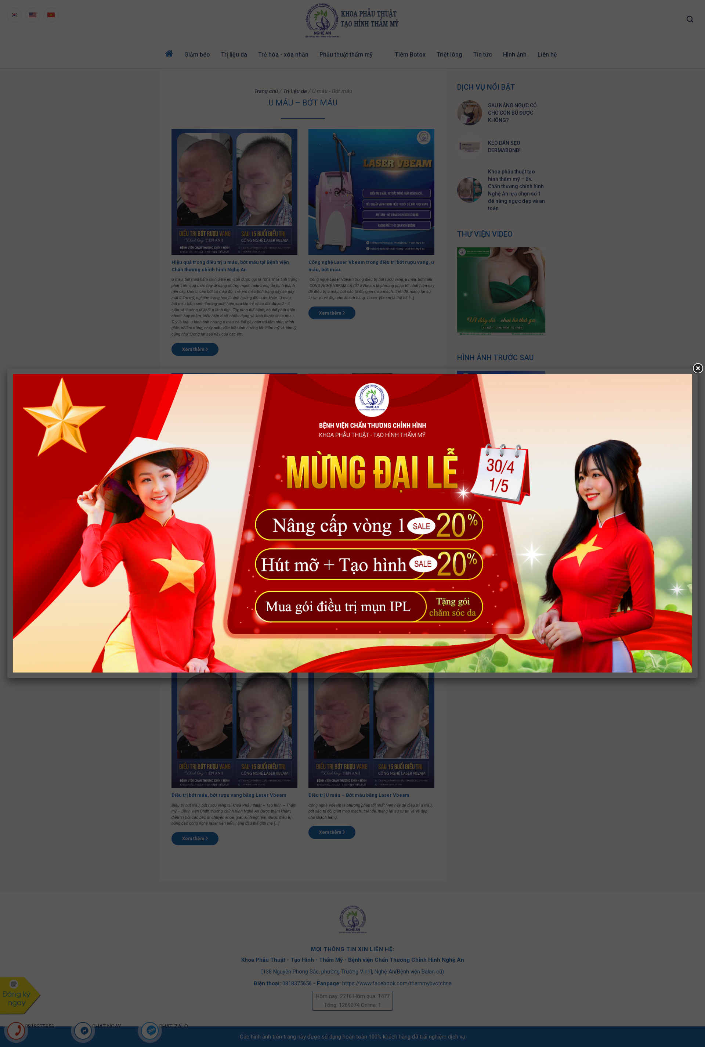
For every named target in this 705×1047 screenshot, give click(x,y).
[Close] (697, 368)
